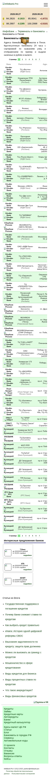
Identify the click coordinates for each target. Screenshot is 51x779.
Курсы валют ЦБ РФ (15, 727)
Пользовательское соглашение (23, 774)
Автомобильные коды (16, 740)
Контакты (9, 748)
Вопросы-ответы (13, 756)
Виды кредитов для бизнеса (20, 673)
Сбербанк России (8, 224)
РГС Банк (9, 492)
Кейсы (7, 759)
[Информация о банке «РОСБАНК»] (9, 441)
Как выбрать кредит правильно (22, 625)
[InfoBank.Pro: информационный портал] (10, 4)
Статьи (8, 729)
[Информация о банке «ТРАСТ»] (9, 420)
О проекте (9, 745)
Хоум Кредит (8, 390)
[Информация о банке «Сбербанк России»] (9, 231)
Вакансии (9, 753)
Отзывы (8, 750)
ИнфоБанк (8, 31)
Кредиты (8, 708)
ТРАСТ (9, 418)
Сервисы (9, 738)
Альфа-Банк (8, 68)
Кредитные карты (13, 714)
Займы (7, 711)
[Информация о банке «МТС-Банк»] (9, 504)
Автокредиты (11, 717)
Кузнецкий (9, 429)
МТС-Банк (8, 500)
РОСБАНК (8, 437)
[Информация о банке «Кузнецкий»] (9, 433)
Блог (6, 732)
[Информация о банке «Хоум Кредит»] (9, 395)
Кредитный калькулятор (17, 722)
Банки (7, 719)
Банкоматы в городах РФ (18, 735)
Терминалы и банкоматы (31, 31)
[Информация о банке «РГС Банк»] (9, 496)
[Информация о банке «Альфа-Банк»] (9, 74)
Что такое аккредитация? (19, 690)
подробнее (27, 555)
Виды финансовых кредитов (20, 696)
